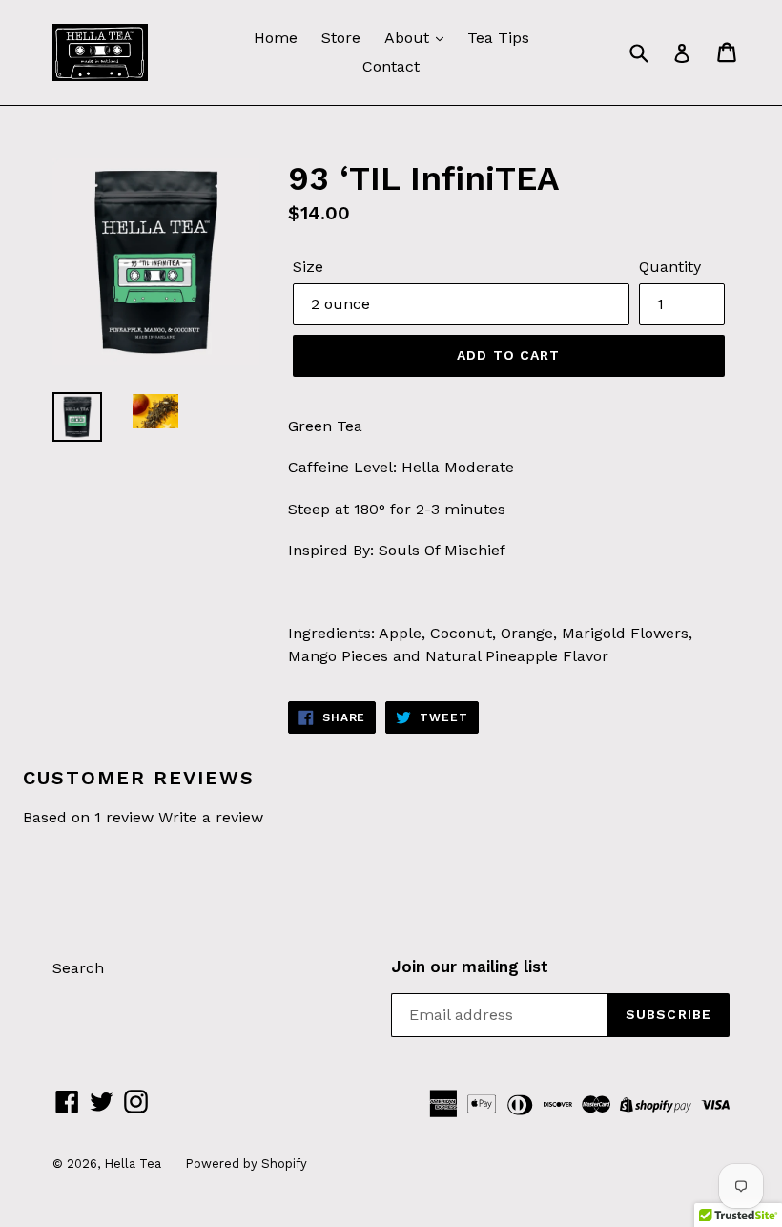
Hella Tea (132, 1163)
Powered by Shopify (246, 1163)
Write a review (210, 817)
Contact (391, 66)
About (409, 38)
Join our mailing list (469, 966)
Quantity (670, 267)
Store (340, 38)
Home (276, 38)
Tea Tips (498, 38)
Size (308, 267)
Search (78, 968)
